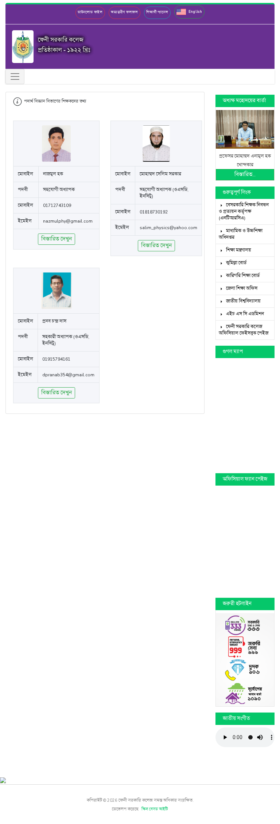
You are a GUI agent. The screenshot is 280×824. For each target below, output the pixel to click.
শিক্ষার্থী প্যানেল (157, 12)
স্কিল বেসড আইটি (154, 809)
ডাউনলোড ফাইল (90, 12)
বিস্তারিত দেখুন (56, 239)
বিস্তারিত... (245, 174)
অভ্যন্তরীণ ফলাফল (124, 12)
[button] (189, 12)
